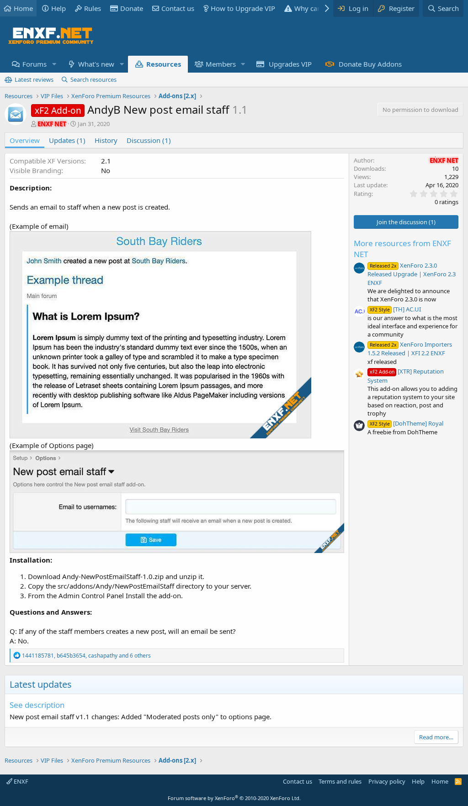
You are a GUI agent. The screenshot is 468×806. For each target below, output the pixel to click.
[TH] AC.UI (395, 309)
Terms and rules (340, 781)
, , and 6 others (86, 655)
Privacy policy (386, 781)
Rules (92, 8)
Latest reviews (34, 79)
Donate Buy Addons (370, 63)
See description (37, 705)
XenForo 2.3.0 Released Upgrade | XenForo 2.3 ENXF (411, 273)
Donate (131, 8)
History (106, 140)
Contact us (177, 8)
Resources (163, 63)
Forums (34, 63)
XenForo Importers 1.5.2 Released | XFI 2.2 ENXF (409, 348)
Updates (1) (67, 140)
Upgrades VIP (290, 63)
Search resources (93, 79)
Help (58, 8)
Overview (25, 140)
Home (23, 8)
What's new (96, 63)
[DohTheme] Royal (406, 423)
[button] (54, 64)
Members (221, 63)
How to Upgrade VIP (243, 8)
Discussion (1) (149, 140)
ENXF (20, 781)
